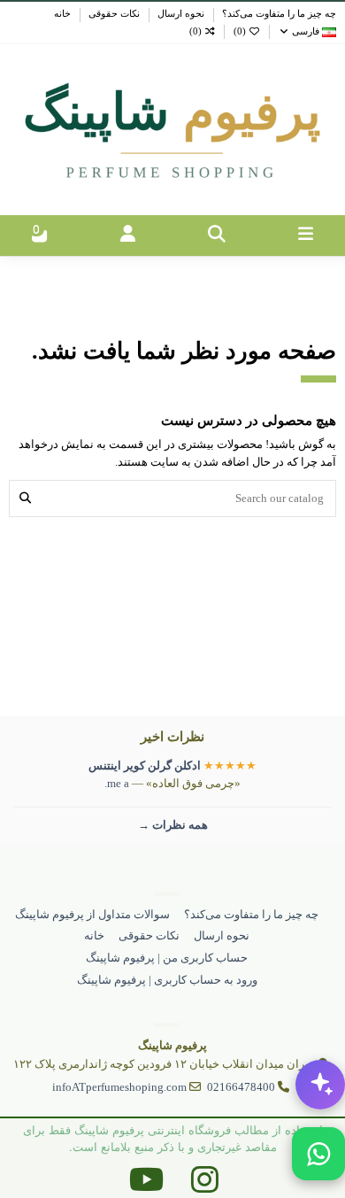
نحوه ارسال (179, 14)
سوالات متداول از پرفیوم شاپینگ (92, 914)
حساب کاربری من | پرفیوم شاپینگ (167, 957)
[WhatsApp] (318, 1153)
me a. (116, 783)
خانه (62, 14)
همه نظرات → (173, 824)
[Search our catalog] (25, 498)
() (240, 31)
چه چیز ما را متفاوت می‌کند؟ (277, 14)
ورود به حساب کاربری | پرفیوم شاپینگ (167, 979)
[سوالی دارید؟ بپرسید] (320, 1084)
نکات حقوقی (113, 14)
